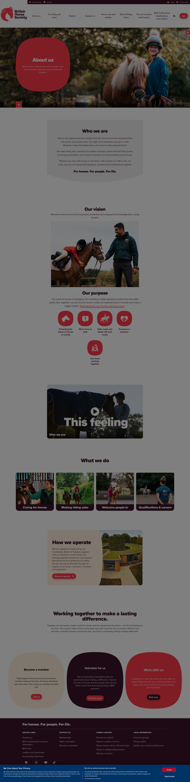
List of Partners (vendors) (93, 779)
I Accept (169, 770)
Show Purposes (170, 776)
